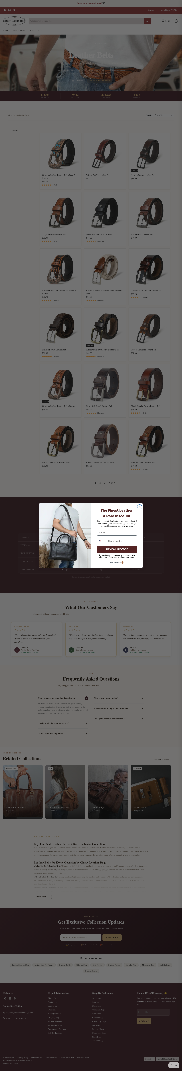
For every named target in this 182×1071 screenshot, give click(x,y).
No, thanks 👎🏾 (117, 562)
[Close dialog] (139, 506)
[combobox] (102, 541)
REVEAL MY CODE (117, 549)
